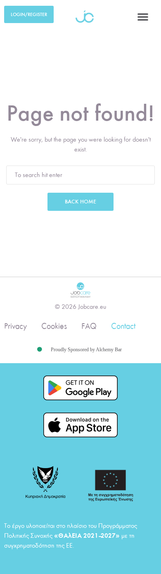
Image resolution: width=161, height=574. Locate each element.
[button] (143, 16)
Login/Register (29, 14)
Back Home (80, 201)
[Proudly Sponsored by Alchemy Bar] (39, 349)
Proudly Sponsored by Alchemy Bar (86, 349)
